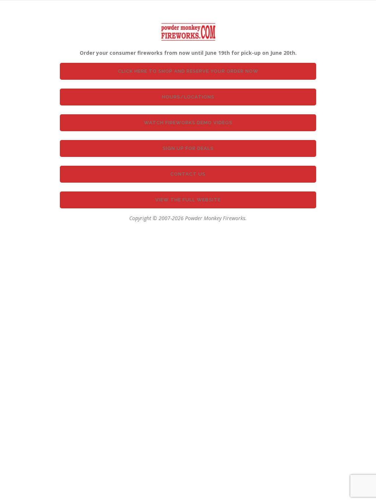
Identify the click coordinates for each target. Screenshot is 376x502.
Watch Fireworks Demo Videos (188, 122)
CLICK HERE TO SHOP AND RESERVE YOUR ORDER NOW (188, 71)
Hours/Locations (188, 97)
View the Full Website (188, 199)
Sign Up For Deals (188, 148)
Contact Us (188, 174)
